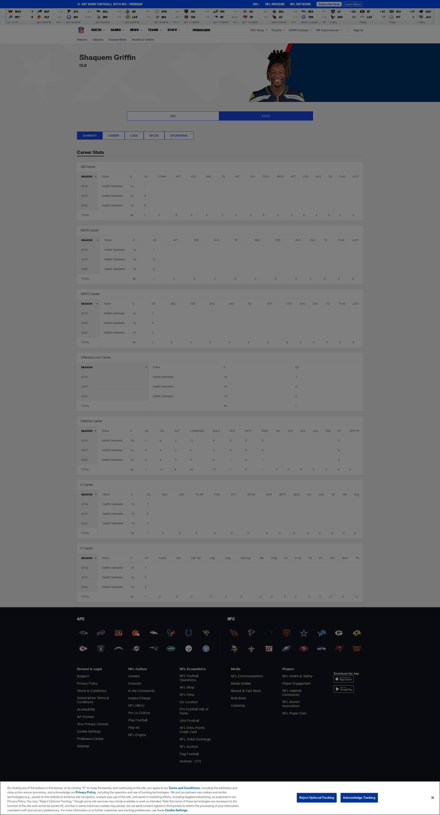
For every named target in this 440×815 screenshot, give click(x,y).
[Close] (433, 798)
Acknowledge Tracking (359, 797)
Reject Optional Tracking (316, 797)
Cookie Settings (176, 810)
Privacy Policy (86, 792)
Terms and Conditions (184, 788)
